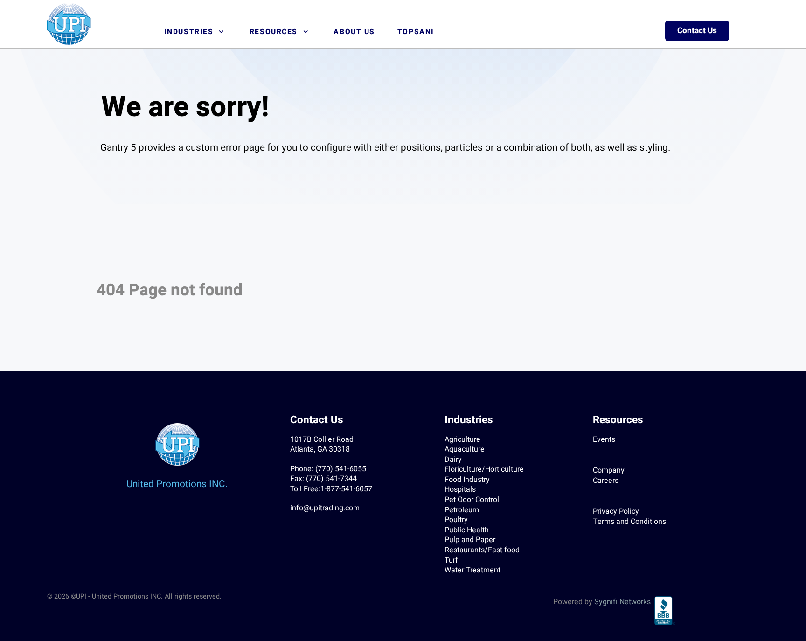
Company (609, 470)
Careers (605, 480)
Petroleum (462, 510)
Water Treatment (472, 570)
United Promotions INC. (177, 484)
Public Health (467, 530)
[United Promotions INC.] (68, 24)
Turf (451, 560)
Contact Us (697, 30)
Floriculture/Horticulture (484, 469)
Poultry (456, 519)
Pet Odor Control (472, 499)
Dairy (453, 459)
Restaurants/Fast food (482, 550)
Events (604, 439)
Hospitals (460, 489)
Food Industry (467, 479)
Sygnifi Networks (622, 601)
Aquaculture (465, 449)
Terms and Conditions (629, 521)
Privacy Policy (616, 511)
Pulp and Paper (470, 539)
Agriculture (462, 439)
